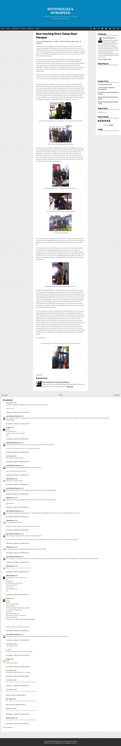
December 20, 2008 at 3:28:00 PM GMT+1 (17, 461)
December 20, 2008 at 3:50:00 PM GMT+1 (17, 530)
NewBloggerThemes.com (71, 743)
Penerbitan (30, 28)
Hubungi (37, 28)
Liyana (8, 598)
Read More (69, 386)
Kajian (23, 28)
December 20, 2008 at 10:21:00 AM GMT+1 (18, 412)
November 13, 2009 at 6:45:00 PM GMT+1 (17, 685)
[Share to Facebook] (41, 375)
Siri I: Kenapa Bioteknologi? (105, 84)
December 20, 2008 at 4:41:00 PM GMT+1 (17, 594)
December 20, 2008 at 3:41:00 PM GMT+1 (17, 517)
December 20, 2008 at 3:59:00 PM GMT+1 (17, 562)
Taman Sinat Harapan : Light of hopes (69, 41)
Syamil (8, 427)
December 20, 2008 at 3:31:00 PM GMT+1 (17, 475)
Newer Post (4, 395)
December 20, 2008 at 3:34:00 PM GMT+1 (17, 484)
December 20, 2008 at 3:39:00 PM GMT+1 (17, 507)
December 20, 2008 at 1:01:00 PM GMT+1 (17, 439)
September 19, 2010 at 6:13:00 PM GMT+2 (18, 714)
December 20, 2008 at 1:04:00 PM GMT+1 (17, 452)
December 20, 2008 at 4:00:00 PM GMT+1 (17, 572)
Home (60, 395)
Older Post (117, 395)
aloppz (8, 659)
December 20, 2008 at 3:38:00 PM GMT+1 (17, 494)
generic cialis (10, 718)
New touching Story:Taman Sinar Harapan (55, 382)
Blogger (111, 125)
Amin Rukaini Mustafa (13, 416)
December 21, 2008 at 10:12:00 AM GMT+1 (18, 655)
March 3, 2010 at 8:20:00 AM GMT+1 (16, 695)
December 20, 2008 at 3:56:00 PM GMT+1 (17, 553)
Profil (8, 28)
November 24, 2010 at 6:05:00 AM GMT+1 (17, 723)
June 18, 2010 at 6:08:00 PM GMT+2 (16, 704)
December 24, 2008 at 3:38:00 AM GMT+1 (17, 676)
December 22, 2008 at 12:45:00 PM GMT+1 (18, 666)
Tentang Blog (16, 28)
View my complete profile (104, 59)
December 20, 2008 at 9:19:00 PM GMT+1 (17, 630)
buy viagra (9, 699)
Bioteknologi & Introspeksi (60, 11)
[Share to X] (40, 375)
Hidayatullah (10, 575)
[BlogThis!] (38, 375)
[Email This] (37, 375)
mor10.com (52, 743)
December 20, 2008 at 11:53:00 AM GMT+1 (18, 423)
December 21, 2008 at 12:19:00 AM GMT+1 (18, 640)
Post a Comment (7, 727)
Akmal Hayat (10, 479)
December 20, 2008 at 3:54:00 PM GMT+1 (17, 543)
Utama (3, 28)
